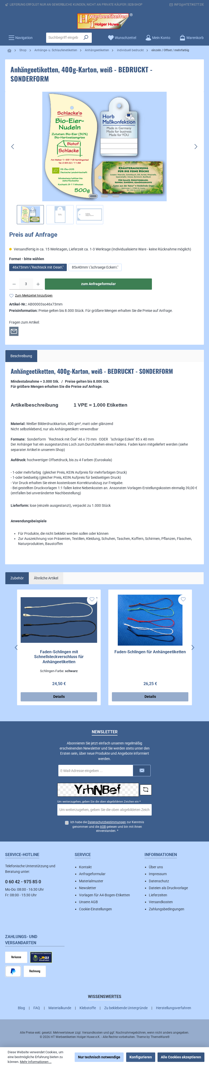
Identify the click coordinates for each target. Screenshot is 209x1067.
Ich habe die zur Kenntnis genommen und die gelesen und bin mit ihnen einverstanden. (107, 826)
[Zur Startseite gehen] (104, 21)
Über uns (156, 867)
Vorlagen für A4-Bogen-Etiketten (104, 895)
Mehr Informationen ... (35, 1062)
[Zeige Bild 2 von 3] (104, 196)
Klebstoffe (88, 1008)
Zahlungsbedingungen (166, 909)
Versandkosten (161, 902)
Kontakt (85, 867)
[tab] (21, 356)
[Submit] (142, 770)
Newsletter (87, 888)
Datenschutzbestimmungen (107, 822)
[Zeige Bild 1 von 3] (93, 196)
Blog (21, 1008)
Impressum (158, 874)
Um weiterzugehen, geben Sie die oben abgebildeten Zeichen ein (99, 801)
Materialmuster (91, 881)
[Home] (10, 50)
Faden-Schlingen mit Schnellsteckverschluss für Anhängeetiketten (59, 656)
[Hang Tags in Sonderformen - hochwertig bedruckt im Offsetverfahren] (104, 146)
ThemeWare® (160, 1037)
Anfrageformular (92, 874)
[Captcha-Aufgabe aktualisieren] (146, 789)
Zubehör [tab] (17, 578)
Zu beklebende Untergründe (126, 1008)
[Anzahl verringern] (14, 284)
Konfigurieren (140, 1057)
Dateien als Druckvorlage (168, 888)
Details (59, 697)
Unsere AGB (88, 902)
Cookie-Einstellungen (95, 909)
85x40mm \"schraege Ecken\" (95, 267)
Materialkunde (59, 1008)
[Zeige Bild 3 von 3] (115, 196)
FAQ (36, 1008)
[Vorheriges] (13, 146)
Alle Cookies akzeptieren (181, 1057)
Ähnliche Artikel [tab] (46, 578)
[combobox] (63, 38)
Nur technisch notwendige (99, 1057)
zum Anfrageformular (98, 284)
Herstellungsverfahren (173, 1008)
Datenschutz (159, 881)
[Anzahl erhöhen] (38, 284)
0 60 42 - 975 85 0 (23, 881)
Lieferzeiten (158, 895)
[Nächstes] (196, 146)
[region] (104, 158)
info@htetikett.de (189, 4)
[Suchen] (86, 38)
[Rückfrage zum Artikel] (14, 331)
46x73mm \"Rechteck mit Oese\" (37, 267)
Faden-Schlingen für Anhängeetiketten (150, 651)
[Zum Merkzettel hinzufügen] (92, 600)
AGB (103, 827)
